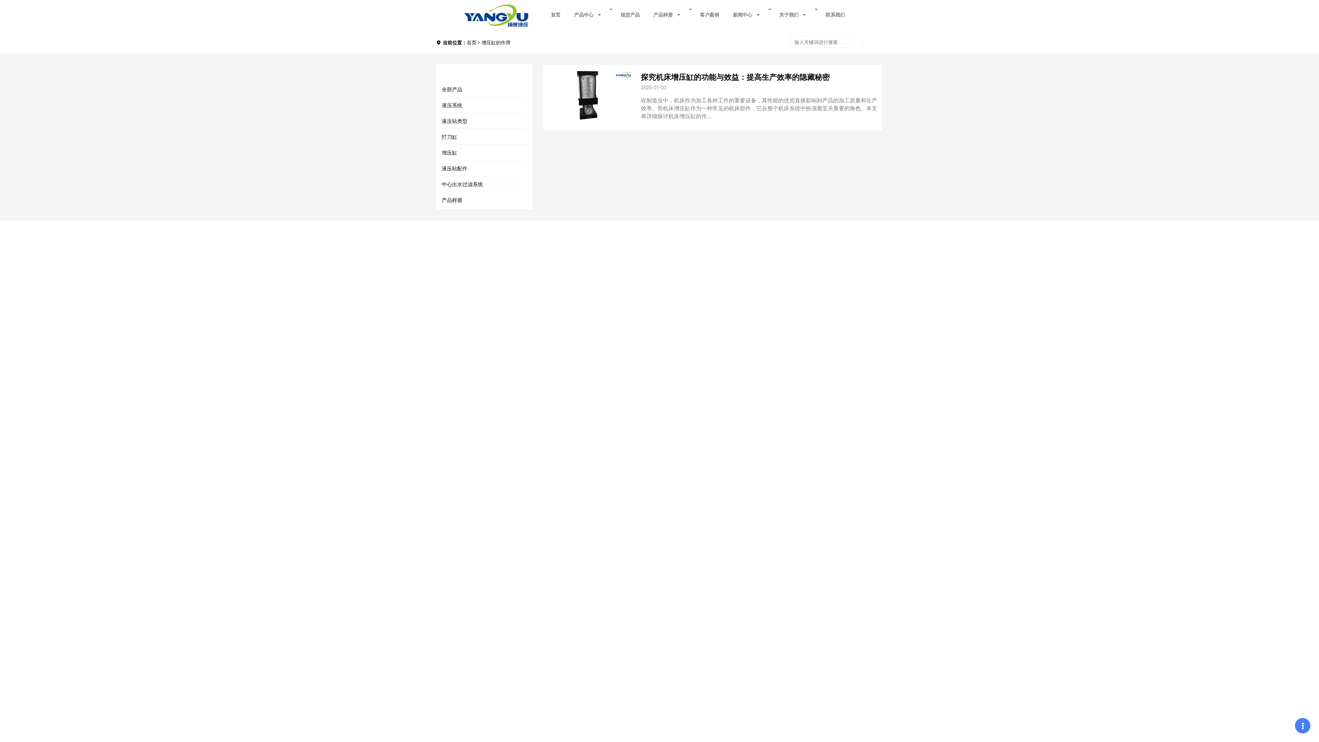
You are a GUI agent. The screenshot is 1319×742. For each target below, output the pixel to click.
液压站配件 (454, 168)
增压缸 (449, 152)
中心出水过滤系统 (462, 184)
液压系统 (452, 105)
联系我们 (835, 15)
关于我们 (789, 15)
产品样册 (663, 15)
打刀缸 (449, 136)
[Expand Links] (1302, 725)
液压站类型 (454, 120)
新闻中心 (742, 15)
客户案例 (709, 15)
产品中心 (584, 15)
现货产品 (630, 15)
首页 (556, 15)
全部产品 (452, 89)
